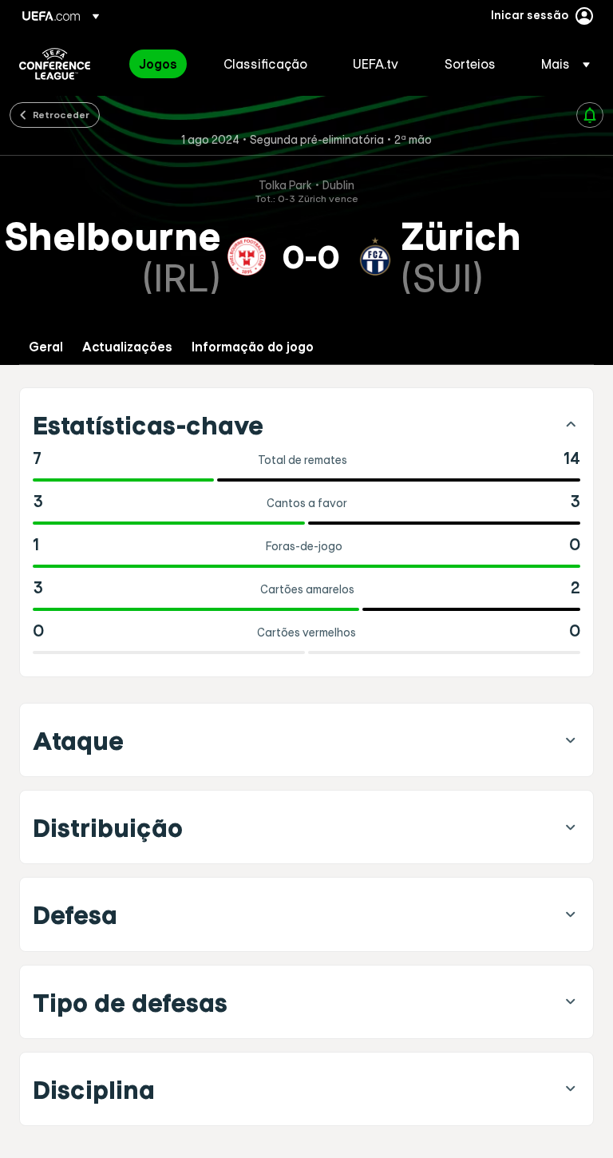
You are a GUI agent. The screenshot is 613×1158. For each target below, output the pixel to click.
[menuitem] (161, 64)
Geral (46, 347)
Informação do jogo (253, 347)
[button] (561, 64)
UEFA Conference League (54, 64)
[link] (158, 64)
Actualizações (127, 347)
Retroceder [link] (61, 114)
